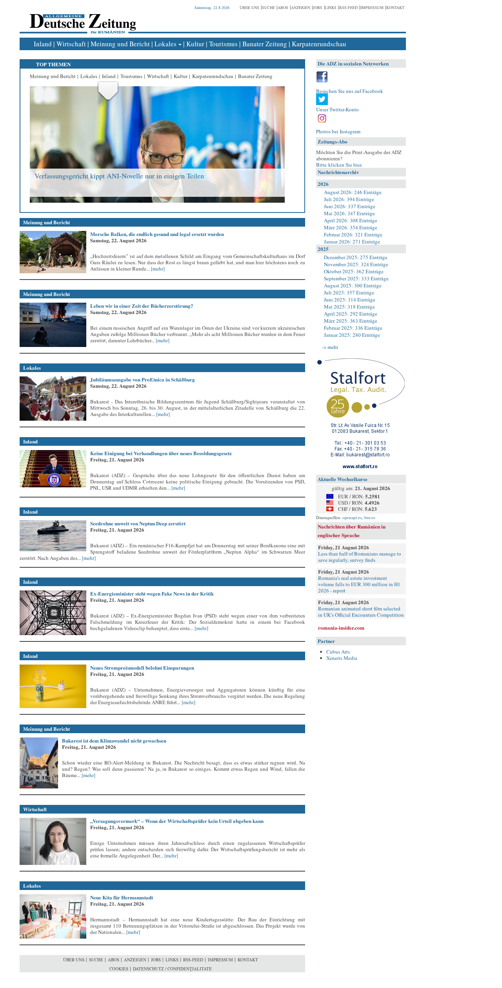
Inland (43, 43)
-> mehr (330, 347)
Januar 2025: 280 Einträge (352, 335)
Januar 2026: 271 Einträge (352, 241)
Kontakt (395, 7)
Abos (283, 7)
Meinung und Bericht (120, 43)
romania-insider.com (341, 627)
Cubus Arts (338, 651)
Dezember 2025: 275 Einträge (355, 257)
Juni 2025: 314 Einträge (349, 299)
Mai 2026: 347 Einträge (349, 213)
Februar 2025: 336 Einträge (353, 328)
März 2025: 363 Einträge (350, 321)
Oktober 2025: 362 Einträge (354, 271)
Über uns (249, 7)
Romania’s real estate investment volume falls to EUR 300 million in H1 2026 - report (359, 584)
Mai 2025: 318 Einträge (349, 306)
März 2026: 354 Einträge (350, 227)
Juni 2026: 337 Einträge (349, 206)
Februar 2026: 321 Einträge (353, 234)
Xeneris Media (341, 657)
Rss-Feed (348, 7)
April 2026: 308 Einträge (350, 220)
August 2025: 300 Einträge (353, 285)
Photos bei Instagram (338, 131)
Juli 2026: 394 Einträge (349, 199)
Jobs (317, 7)
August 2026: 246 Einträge (353, 192)
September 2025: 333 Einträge (356, 278)
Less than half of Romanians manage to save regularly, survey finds (359, 556)
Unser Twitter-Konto (337, 109)
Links (330, 7)
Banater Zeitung (264, 43)
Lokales (165, 43)
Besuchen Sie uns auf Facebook (349, 90)
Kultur (195, 43)
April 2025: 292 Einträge (350, 314)
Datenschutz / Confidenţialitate (172, 969)
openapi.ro (352, 517)
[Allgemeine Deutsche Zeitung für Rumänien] (81, 18)
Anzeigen (300, 7)
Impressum (372, 7)
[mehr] (157, 268)
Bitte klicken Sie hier (338, 164)
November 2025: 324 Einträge (356, 264)
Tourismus (223, 43)
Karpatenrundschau (319, 43)
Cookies (118, 969)
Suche (268, 7)
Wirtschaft (71, 43)
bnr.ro (369, 517)
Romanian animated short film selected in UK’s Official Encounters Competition (361, 611)
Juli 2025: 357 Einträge (349, 292)
